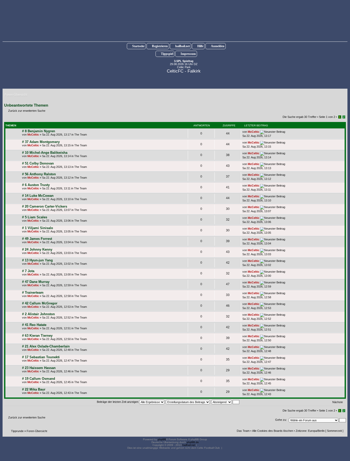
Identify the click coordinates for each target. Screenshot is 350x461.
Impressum (188, 54)
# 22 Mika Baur (33, 389)
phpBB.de (193, 442)
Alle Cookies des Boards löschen (272, 430)
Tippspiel (167, 54)
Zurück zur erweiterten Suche (26, 110)
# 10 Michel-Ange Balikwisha (44, 153)
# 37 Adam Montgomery (41, 142)
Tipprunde (17, 431)
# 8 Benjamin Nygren (38, 131)
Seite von (327, 116)
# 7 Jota (28, 271)
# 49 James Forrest (37, 239)
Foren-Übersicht (37, 431)
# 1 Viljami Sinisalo (37, 228)
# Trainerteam (33, 292)
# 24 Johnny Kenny (37, 249)
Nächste (337, 402)
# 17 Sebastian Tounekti (41, 357)
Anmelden (217, 46)
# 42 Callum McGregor (39, 303)
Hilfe (200, 46)
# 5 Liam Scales (34, 217)
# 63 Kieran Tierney (37, 335)
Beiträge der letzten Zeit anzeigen (118, 401)
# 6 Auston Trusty (36, 185)
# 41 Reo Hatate (34, 325)
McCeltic (33, 134)
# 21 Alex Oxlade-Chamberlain (46, 346)
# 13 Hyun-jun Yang (37, 260)
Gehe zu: (281, 419)
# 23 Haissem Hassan (39, 368)
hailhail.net (182, 46)
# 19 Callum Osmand (38, 379)
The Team (80, 134)
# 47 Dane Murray (35, 282)
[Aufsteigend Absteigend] (225, 401)
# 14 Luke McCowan (38, 196)
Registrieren (160, 46)
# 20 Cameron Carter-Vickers (44, 206)
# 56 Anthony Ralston (39, 174)
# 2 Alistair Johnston (38, 314)
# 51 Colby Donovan (38, 163)
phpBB (162, 439)
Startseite (138, 46)
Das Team (243, 430)
